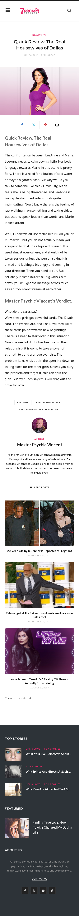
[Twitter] (34, 125)
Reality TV (39, 35)
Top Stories (52, 749)
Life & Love (33, 749)
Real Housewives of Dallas (38, 409)
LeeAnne (23, 402)
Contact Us (40, 878)
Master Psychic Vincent (39, 444)
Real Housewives (48, 402)
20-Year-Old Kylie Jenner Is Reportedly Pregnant (39, 551)
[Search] (67, 10)
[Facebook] (22, 125)
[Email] (57, 125)
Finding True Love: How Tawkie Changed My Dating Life (52, 827)
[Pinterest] (45, 125)
